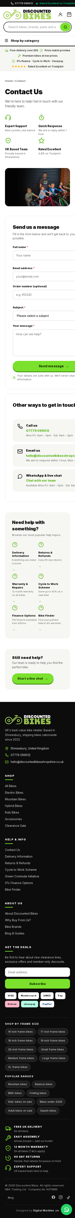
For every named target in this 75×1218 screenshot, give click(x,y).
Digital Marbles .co (46, 1210)
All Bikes (10, 786)
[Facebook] (53, 1197)
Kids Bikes (12, 812)
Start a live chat (30, 678)
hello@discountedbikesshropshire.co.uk (37, 761)
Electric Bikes (14, 792)
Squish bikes (48, 1110)
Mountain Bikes (15, 799)
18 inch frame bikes (20, 1040)
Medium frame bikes (21, 1058)
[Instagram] (61, 1197)
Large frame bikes (53, 1058)
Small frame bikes (52, 1049)
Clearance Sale (15, 825)
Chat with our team (41, 480)
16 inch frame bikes (20, 1031)
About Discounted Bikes (21, 913)
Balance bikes (43, 1084)
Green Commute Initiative (22, 876)
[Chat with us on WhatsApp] (66, 1209)
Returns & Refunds (17, 863)
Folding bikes (38, 1093)
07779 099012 (37, 430)
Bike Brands (13, 926)
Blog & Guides (14, 933)
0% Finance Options (19, 883)
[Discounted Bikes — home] (29, 14)
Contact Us (12, 850)
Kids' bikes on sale (20, 1101)
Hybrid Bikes (13, 806)
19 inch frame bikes (53, 1040)
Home (9, 80)
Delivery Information (18, 856)
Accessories (13, 819)
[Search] (65, 27)
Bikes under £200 (51, 1101)
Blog (11, 1197)
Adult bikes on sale (20, 1110)
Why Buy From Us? (18, 920)
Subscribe (37, 984)
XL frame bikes (18, 1067)
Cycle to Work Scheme (21, 869)
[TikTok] (68, 1197)
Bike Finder (13, 889)
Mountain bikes (17, 1084)
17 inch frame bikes (53, 1031)
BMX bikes (15, 1093)
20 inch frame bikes (20, 1049)
